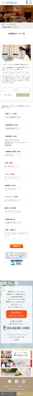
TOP (2, 24)
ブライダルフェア (10, 24)
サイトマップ (13, 386)
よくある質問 (5, 386)
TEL (27, 3)
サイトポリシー (27, 386)
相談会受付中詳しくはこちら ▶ (16, 314)
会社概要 (20, 386)
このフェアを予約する (23, 95)
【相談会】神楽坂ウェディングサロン (10, 27)
